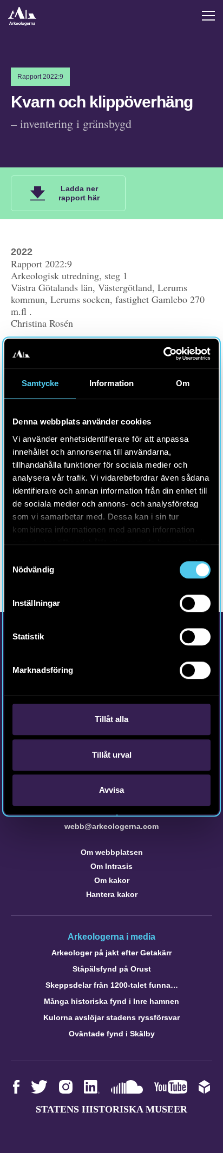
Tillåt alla (111, 719)
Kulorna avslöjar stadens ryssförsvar (111, 1017)
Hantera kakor (111, 894)
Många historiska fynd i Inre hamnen (111, 1001)
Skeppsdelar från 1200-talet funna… (111, 985)
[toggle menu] (208, 15)
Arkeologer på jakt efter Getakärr (111, 952)
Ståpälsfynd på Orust (112, 969)
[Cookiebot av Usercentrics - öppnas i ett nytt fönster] (163, 354)
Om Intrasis (111, 866)
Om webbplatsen (112, 852)
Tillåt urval (112, 754)
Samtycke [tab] (40, 383)
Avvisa (111, 789)
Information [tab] (111, 383)
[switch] (195, 603)
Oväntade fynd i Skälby (112, 1033)
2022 (21, 251)
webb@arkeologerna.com (111, 826)
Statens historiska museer (111, 1109)
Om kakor (111, 880)
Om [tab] (182, 383)
